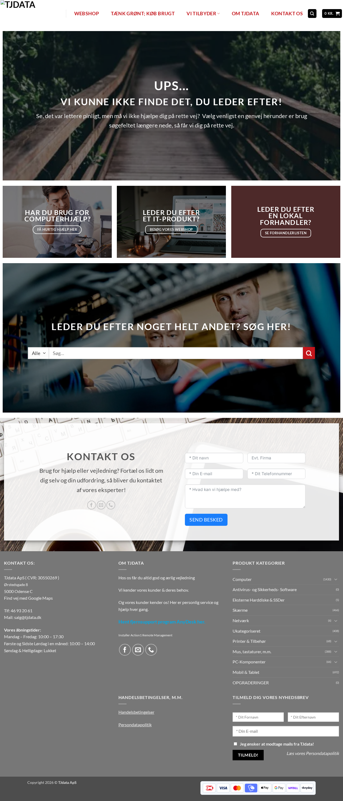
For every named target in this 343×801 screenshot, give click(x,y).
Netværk (241, 620)
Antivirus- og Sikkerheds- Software (265, 589)
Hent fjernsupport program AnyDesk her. (161, 622)
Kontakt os (287, 13)
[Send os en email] (101, 505)
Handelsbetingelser (136, 712)
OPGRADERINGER (251, 682)
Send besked (206, 520)
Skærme (240, 610)
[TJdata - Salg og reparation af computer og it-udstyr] (33, 13)
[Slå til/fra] (336, 579)
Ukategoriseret (246, 630)
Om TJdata (245, 13)
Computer (242, 579)
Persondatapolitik (135, 724)
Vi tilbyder (201, 13)
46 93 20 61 (21, 610)
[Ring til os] (110, 505)
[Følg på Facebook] (91, 505)
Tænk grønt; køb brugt (143, 13)
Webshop (86, 13)
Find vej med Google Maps (28, 597)
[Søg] (312, 13)
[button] (332, 13)
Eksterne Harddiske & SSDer (259, 599)
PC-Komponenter (249, 661)
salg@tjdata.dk (27, 617)
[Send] (309, 353)
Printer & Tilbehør (249, 641)
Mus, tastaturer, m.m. (252, 651)
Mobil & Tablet (246, 672)
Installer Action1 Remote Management (145, 635)
